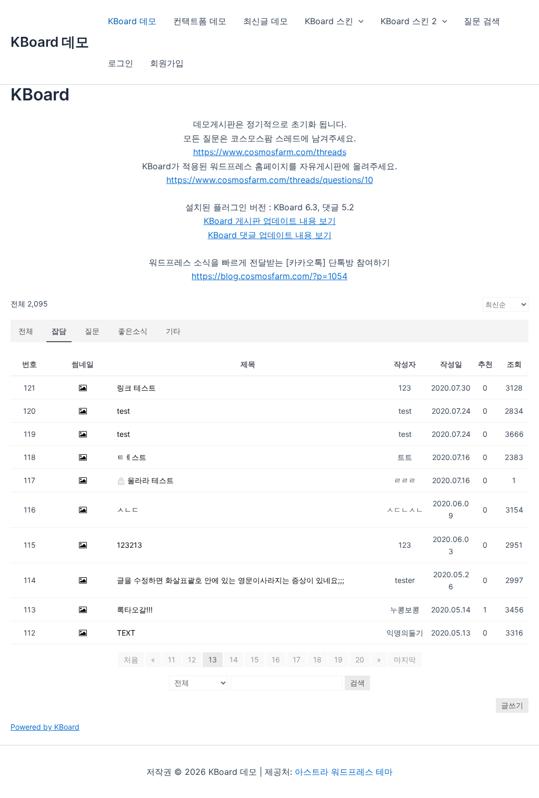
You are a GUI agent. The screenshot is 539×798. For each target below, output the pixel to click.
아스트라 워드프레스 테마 (344, 771)
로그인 (120, 63)
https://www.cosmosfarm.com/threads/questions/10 (269, 180)
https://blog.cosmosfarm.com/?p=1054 (269, 276)
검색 (357, 682)
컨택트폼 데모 (199, 21)
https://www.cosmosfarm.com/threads (269, 152)
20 (359, 659)
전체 (25, 330)
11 (171, 659)
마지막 (405, 659)
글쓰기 (512, 705)
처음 (131, 659)
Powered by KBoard (45, 726)
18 (317, 659)
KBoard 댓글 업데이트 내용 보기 (270, 235)
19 (338, 659)
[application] (358, 21)
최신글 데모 (265, 21)
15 (255, 659)
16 (276, 659)
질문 (92, 330)
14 (233, 659)
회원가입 (167, 63)
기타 (173, 330)
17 (297, 659)
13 (212, 659)
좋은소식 (132, 330)
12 (192, 659)
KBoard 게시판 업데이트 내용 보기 (270, 221)
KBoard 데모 (50, 42)
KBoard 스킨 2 (409, 21)
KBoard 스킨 (329, 21)
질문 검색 (482, 21)
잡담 (59, 330)
